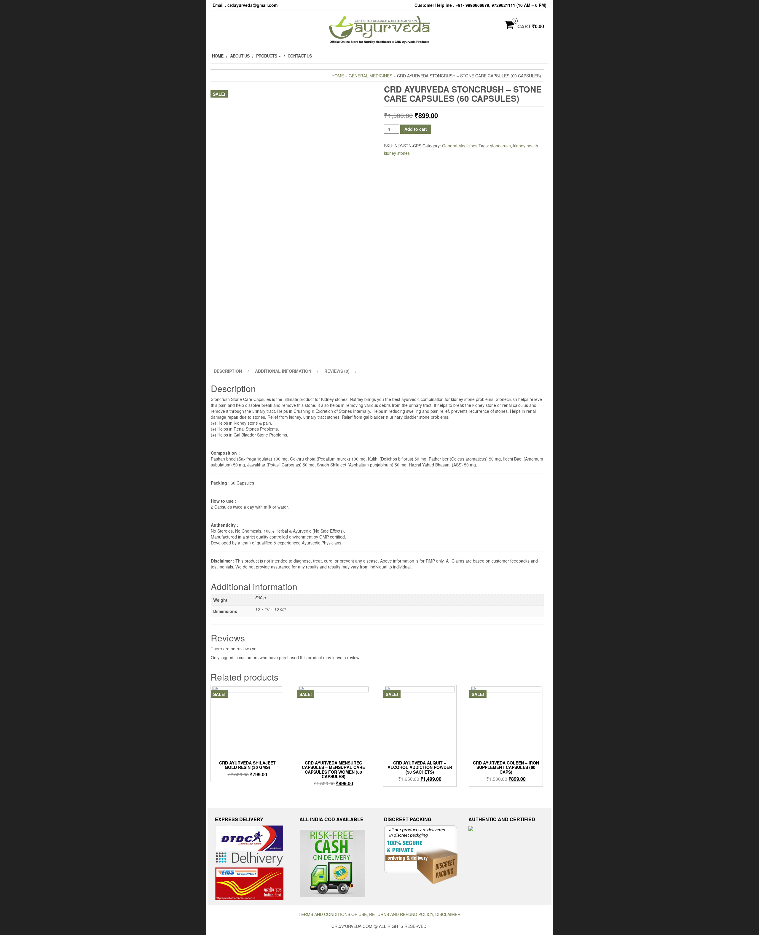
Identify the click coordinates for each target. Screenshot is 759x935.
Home (217, 56)
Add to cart (415, 129)
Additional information (283, 371)
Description (228, 371)
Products (267, 56)
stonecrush (500, 146)
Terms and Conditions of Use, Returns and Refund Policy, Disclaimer (379, 914)
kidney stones (397, 153)
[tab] (231, 371)
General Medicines (370, 76)
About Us (239, 56)
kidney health (525, 146)
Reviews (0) (337, 371)
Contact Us (300, 56)
